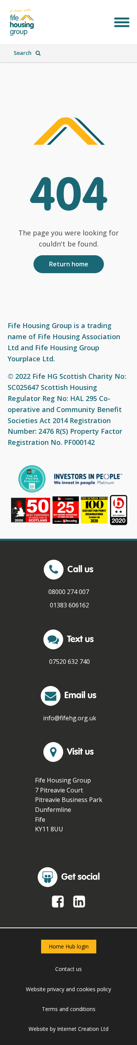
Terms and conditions (69, 1009)
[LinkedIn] (79, 901)
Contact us (68, 969)
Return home (68, 264)
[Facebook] (58, 901)
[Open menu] (121, 22)
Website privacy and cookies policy (68, 989)
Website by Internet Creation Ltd (68, 1028)
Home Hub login (69, 946)
